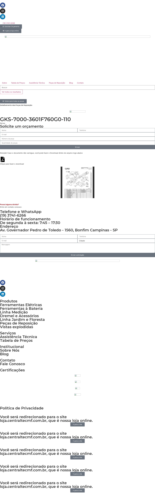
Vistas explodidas (16, 327)
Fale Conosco (12, 364)
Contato (80, 83)
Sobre (4, 83)
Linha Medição (14, 312)
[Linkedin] (2, 16)
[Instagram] (2, 11)
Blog (71, 83)
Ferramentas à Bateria (21, 308)
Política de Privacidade (22, 408)
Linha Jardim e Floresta (22, 319)
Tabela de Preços (18, 83)
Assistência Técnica (37, 83)
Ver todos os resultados (11, 92)
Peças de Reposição (57, 83)
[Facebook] (2, 5)
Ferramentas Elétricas (21, 305)
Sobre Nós (9, 350)
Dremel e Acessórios (19, 316)
